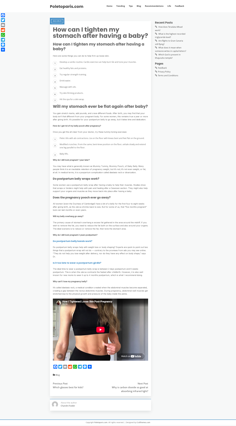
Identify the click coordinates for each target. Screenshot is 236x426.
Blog (139, 6)
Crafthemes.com (143, 422)
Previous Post (60, 383)
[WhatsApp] (2, 34)
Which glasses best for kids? (68, 387)
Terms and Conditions (168, 75)
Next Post (143, 383)
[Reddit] (2, 29)
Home (109, 6)
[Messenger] (2, 44)
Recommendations (154, 6)
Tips (131, 6)
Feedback (179, 6)
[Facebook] (2, 15)
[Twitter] (2, 20)
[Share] (2, 49)
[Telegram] (2, 39)
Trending (120, 6)
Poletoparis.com (66, 6)
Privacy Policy (164, 71)
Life (169, 6)
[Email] (2, 25)
